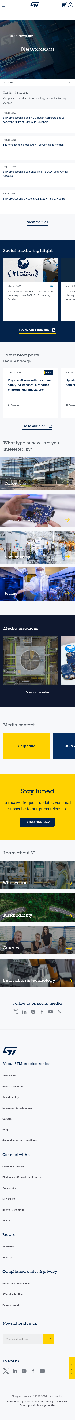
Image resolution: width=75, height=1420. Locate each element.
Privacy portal (10, 1305)
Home (11, 35)
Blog (5, 1129)
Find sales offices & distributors (21, 1177)
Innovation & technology (17, 1108)
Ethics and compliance (16, 1283)
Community (9, 1188)
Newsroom (8, 1198)
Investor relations (12, 1086)
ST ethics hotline (12, 1294)
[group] (37, 121)
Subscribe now (37, 822)
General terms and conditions (20, 1140)
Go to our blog (34, 426)
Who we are (9, 1075)
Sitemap (7, 1257)
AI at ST (7, 1220)
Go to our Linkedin (34, 330)
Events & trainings (13, 1209)
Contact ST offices (13, 1166)
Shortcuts (8, 1246)
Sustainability (10, 1097)
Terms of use (14, 1401)
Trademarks (61, 1401)
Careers (7, 1118)
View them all (37, 222)
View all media (37, 692)
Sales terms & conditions (37, 1401)
